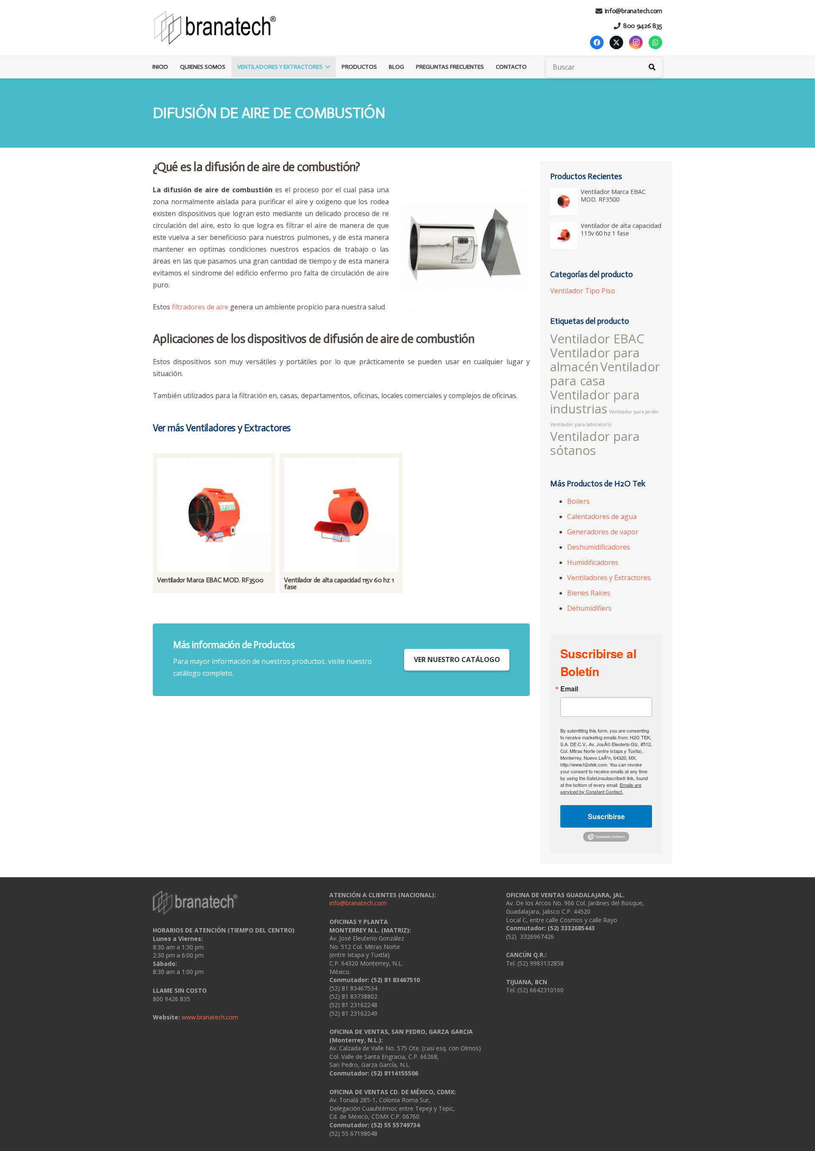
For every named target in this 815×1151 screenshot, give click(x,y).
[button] (326, 67)
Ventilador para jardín (633, 412)
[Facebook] (597, 42)
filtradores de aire (200, 307)
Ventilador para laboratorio (581, 424)
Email (569, 688)
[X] (616, 42)
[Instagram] (636, 42)
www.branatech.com (210, 1017)
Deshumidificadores (598, 547)
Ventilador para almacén (595, 359)
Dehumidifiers (589, 608)
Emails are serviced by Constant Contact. (600, 788)
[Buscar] (652, 67)
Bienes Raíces (588, 593)
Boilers (578, 501)
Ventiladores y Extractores (609, 577)
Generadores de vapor (602, 531)
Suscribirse (606, 816)
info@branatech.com (358, 903)
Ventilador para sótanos (595, 443)
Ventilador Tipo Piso (582, 290)
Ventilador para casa (605, 373)
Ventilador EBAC (597, 338)
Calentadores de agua (602, 516)
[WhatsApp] (655, 42)
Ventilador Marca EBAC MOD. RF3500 (210, 580)
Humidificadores (592, 562)
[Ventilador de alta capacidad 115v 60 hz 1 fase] (341, 515)
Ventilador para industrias (595, 401)
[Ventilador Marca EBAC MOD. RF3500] (214, 515)
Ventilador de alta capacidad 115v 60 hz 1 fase (338, 583)
